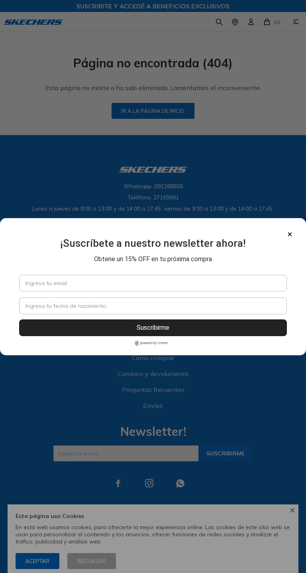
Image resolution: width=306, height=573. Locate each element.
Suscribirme (153, 327)
